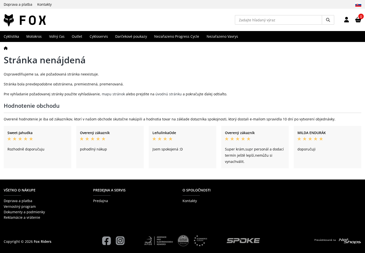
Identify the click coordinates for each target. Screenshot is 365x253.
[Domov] (6, 48)
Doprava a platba (18, 4)
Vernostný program (20, 206)
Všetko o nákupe (20, 190)
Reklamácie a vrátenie (22, 217)
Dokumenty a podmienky (24, 212)
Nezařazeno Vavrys (222, 36)
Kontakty (44, 4)
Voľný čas (57, 36)
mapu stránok (113, 94)
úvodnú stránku (168, 94)
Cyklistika (11, 36)
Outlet (77, 36)
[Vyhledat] (328, 20)
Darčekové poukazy (131, 36)
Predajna (100, 200)
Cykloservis (99, 36)
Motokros (34, 36)
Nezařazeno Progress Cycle (176, 36)
